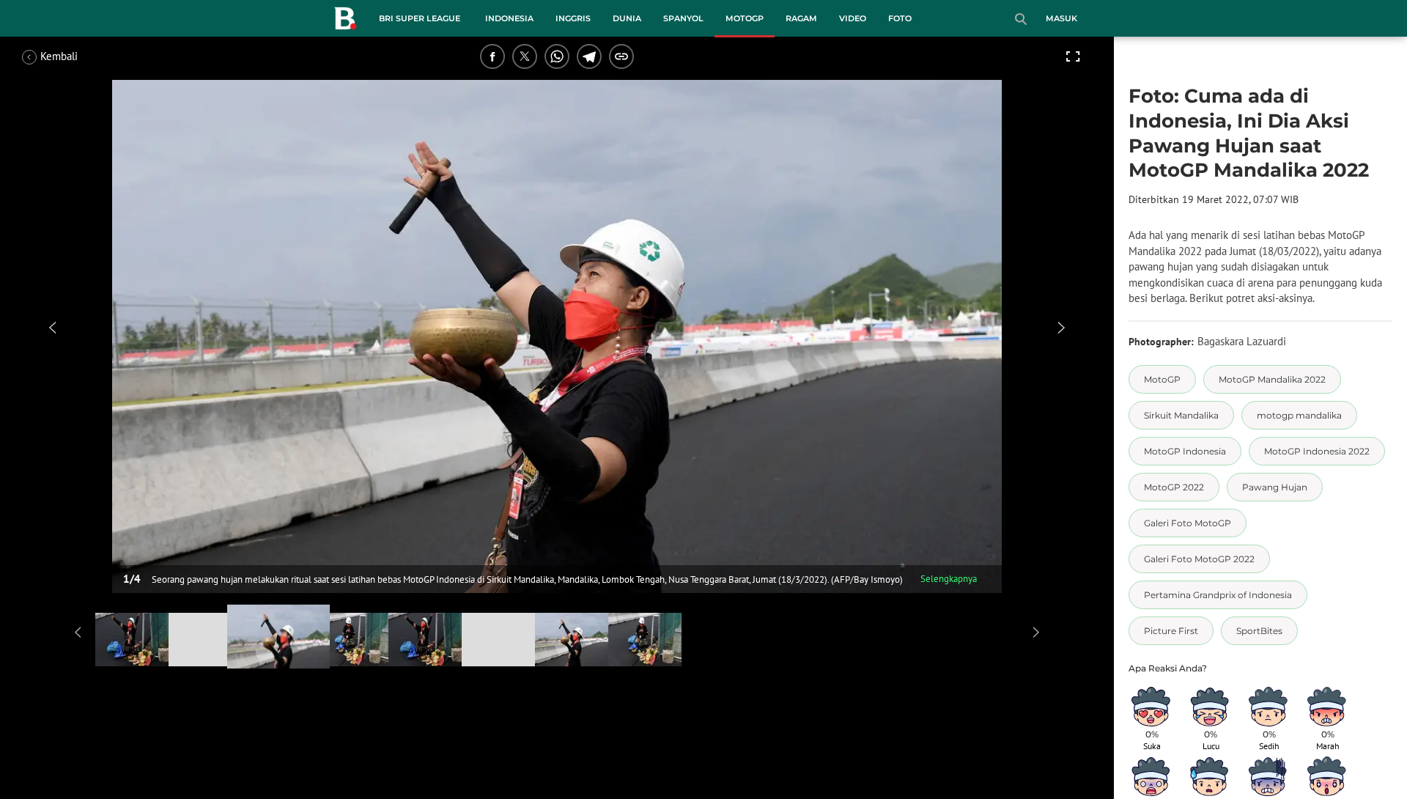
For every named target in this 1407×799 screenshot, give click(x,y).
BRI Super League (419, 18)
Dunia (627, 18)
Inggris (573, 18)
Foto (900, 18)
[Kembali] (77, 56)
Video (852, 18)
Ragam (801, 18)
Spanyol (683, 18)
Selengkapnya (948, 578)
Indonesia (509, 18)
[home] (345, 21)
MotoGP (744, 18)
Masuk (1061, 18)
